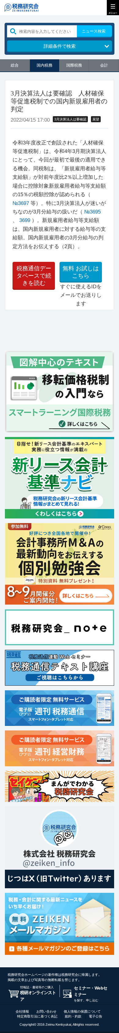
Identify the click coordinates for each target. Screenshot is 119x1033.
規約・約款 (73, 1016)
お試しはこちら (81, 272)
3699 (24, 220)
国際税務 (74, 65)
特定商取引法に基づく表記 (37, 1016)
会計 (104, 65)
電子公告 (95, 1016)
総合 (15, 65)
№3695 (92, 212)
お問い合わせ (46, 1011)
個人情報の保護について (82, 1011)
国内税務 (44, 65)
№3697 (21, 203)
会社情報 (22, 1011)
